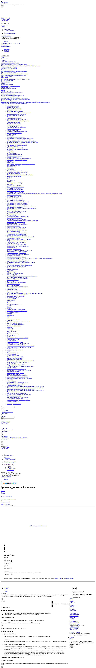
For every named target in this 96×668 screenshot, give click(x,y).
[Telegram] (16, 483)
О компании (73, 605)
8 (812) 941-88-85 (5, 18)
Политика (72, 617)
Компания (72, 602)
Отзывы (6, 588)
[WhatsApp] (12, 483)
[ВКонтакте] (1, 483)
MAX (71, 639)
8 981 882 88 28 (4, 20)
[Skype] (14, 483)
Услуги (71, 599)
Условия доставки (74, 614)
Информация (73, 610)
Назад (9, 466)
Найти (71, 647)
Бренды (71, 601)
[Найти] (2, 7)
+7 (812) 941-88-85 (5, 43)
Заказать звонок (5, 55)
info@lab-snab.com (6, 36)
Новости (72, 606)
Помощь (72, 618)
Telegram (6, 41)
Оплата (5, 589)
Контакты (72, 609)
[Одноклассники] (3, 483)
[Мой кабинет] (1, 426)
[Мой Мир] (6, 483)
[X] (8, 483)
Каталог (72, 598)
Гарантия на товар (74, 616)
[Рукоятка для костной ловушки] (46, 526)
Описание (6, 587)
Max (2, 45)
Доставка (6, 591)
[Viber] (10, 483)
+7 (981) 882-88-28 (15, 43)
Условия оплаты (74, 613)
